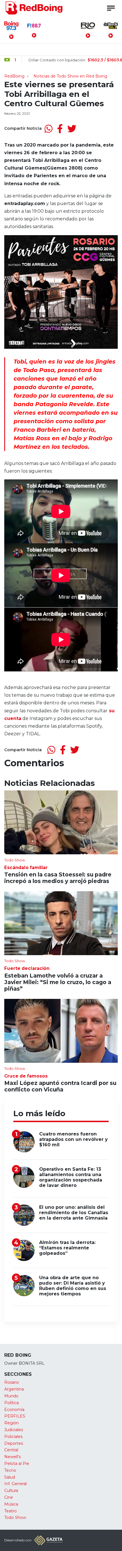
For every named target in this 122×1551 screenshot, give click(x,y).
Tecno (10, 1470)
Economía (14, 1409)
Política (11, 1402)
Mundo (11, 1395)
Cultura (11, 1490)
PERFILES (14, 1416)
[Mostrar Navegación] (111, 8)
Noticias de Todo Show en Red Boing (70, 76)
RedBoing (14, 76)
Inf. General (15, 1483)
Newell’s (12, 1456)
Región (11, 1422)
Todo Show (15, 1517)
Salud (9, 1477)
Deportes (13, 1443)
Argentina (14, 1389)
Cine (8, 1497)
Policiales (13, 1436)
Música (11, 1504)
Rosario (11, 1382)
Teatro (10, 1511)
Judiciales (13, 1429)
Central (11, 1449)
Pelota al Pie (16, 1463)
